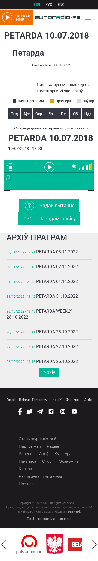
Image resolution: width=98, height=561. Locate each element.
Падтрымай (30, 446)
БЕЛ (36, 4)
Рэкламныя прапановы (40, 476)
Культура (62, 453)
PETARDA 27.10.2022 (57, 346)
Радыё (53, 446)
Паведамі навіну (57, 218)
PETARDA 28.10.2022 (57, 331)
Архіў (49, 372)
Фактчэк (73, 400)
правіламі (73, 511)
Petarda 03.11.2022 (57, 252)
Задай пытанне (57, 205)
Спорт (47, 461)
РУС (48, 4)
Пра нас (26, 483)
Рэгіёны (26, 453)
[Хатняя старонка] (56, 17)
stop (10, 167)
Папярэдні (3, 544)
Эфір (88, 400)
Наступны (94, 544)
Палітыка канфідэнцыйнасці (49, 519)
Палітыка (27, 461)
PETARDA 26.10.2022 (57, 361)
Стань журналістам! (37, 438)
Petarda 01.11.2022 (57, 281)
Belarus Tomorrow (33, 400)
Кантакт (26, 468)
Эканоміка (69, 461)
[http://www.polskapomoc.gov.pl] (29, 544)
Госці (10, 400)
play (49, 166)
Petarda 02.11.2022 (57, 266)
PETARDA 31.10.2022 (57, 296)
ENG (61, 4)
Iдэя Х (56, 400)
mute (73, 166)
